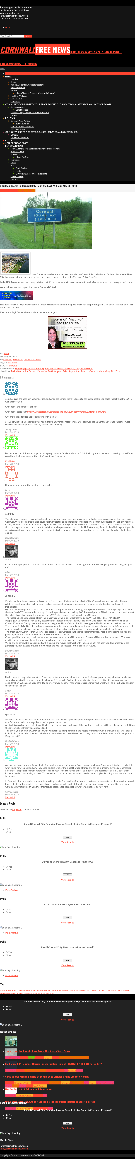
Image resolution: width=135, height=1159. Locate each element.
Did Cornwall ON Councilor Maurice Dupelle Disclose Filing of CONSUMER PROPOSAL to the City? (53, 1064)
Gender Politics (47, 990)
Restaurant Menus (58, 990)
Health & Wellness (26, 190)
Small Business (40, 1086)
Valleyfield (39, 993)
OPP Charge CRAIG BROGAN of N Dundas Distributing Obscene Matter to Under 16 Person (50, 1101)
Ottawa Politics (82, 990)
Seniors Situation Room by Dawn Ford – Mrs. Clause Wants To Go (37, 1051)
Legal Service (26, 990)
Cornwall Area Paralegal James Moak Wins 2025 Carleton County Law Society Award (47, 1076)
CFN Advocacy (73, 990)
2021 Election (100, 990)
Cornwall (4, 190)
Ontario (48, 1057)
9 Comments (11, 365)
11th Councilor (6, 993)
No (9, 831)
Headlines (13, 190)
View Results (67, 842)
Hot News (59, 1070)
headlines (12, 362)
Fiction (34, 993)
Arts (7, 1057)
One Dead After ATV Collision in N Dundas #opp (28, 1089)
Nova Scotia (3, 990)
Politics (79, 1070)
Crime (36, 1108)
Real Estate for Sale (48, 993)
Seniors (55, 1057)
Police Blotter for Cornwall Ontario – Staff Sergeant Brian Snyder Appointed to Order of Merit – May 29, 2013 (65, 371)
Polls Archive (11, 890)
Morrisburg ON (77, 1082)
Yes (10, 829)
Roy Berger (10, 990)
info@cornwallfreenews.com (14, 1148)
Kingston (65, 1082)
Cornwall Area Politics (35, 1070)
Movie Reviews (91, 990)
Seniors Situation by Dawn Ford (74, 1057)
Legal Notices (18, 990)
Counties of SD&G (22, 1082)
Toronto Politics (34, 990)
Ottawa (15, 1086)
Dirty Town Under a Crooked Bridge (114, 990)
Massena (66, 990)
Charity (41, 990)
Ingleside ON (55, 1082)
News (66, 1070)
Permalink (10, 435)
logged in (16, 809)
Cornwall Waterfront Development (21, 993)
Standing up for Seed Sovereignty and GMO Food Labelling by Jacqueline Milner (54, 368)
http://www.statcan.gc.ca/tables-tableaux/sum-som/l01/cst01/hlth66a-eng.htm (66, 411)
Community (14, 1057)
